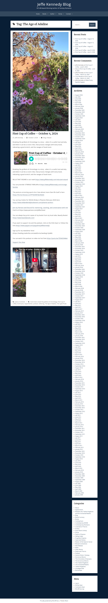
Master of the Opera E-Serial (83, 542)
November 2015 (80, 339)
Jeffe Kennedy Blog (54, 4)
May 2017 (78, 305)
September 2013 (80, 389)
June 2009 (78, 485)
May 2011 (78, 442)
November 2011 (80, 430)
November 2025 (80, 112)
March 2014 (78, 377)
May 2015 (78, 351)
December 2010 (79, 451)
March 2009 (78, 491)
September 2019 (80, 252)
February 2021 (79, 220)
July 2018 (77, 279)
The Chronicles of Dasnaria (83, 559)
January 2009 (79, 495)
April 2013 (78, 398)
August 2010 (79, 459)
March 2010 (78, 468)
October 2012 (79, 409)
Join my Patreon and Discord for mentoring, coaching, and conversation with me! (40, 208)
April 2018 (78, 284)
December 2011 (79, 428)
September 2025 (80, 116)
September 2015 (80, 343)
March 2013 (78, 400)
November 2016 (80, 317)
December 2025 (79, 110)
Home (38, 14)
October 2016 (79, 319)
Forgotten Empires (80, 538)
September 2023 (80, 161)
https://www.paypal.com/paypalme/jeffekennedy (32, 225)
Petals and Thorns (80, 551)
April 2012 (78, 421)
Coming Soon (79, 521)
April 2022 (78, 193)
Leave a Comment (19, 302)
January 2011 (79, 449)
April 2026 (78, 103)
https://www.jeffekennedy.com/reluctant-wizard (51, 179)
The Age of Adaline (50, 304)
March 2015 (78, 355)
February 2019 (79, 265)
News (77, 547)
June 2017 (78, 303)
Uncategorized (79, 568)
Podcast (49, 138)
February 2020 (79, 243)
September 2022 (80, 184)
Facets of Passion (80, 534)
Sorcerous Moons (80, 557)
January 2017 (79, 313)
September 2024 (80, 139)
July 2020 (77, 233)
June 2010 (78, 463)
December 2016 (79, 315)
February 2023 (79, 175)
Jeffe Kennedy (19, 138)
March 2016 (78, 332)
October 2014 (79, 364)
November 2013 (80, 385)
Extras (60, 14)
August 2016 (79, 322)
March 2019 (78, 264)
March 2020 (78, 241)
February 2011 (79, 447)
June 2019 (78, 258)
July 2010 (77, 461)
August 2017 (79, 300)
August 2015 (79, 345)
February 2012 (79, 425)
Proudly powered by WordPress (49, 601)
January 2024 (79, 154)
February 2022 (79, 197)
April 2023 (78, 171)
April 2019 (78, 262)
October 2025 (79, 114)
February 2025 (79, 129)
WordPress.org (79, 589)
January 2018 (79, 290)
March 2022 (78, 195)
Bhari (66, 601)
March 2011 (78, 445)
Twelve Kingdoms (80, 566)
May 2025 (78, 123)
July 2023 (77, 165)
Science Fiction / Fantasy (82, 555)
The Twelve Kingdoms (81, 563)
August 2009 (79, 481)
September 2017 (80, 298)
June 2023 (78, 167)
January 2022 (79, 199)
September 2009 (80, 480)
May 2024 (78, 146)
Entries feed (78, 585)
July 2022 (77, 188)
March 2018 (78, 286)
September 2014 (80, 366)
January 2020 (79, 245)
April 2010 (78, 466)
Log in (77, 583)
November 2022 (80, 180)
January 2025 (79, 131)
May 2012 (78, 419)
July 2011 (77, 438)
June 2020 (78, 235)
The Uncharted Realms (82, 565)
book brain (33, 302)
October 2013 (79, 387)
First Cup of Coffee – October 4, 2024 (35, 133)
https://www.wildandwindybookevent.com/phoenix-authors (33, 202)
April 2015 (78, 353)
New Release (79, 546)
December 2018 (79, 269)
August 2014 (79, 368)
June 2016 (78, 326)
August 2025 (79, 118)
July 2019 (77, 256)
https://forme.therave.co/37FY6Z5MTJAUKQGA (28, 195)
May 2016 (78, 328)
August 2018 (79, 277)
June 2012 (78, 417)
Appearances (79, 510)
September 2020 (80, 229)
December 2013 (79, 383)
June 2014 (78, 372)
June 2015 (78, 349)
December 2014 (79, 360)
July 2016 (77, 324)
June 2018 (78, 281)
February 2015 (79, 356)
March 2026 (78, 104)
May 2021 (78, 214)
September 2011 (80, 434)
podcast (35, 304)
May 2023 (78, 169)
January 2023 (79, 176)
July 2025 (77, 120)
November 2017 (80, 294)
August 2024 (79, 140)
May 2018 (78, 283)
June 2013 (78, 394)
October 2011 (79, 432)
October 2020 (79, 228)
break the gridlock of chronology (47, 302)
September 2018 (80, 275)
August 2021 (79, 209)
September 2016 (80, 320)
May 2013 (78, 396)
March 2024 (78, 150)
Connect (68, 14)
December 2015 (79, 337)
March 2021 (78, 218)
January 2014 (79, 381)
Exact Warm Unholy (81, 530)
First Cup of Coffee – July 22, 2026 (85, 52)
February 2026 (79, 106)
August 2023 (79, 163)
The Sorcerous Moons (81, 561)
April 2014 (78, 375)
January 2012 (79, 427)
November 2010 (80, 453)
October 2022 (79, 182)
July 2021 (77, 211)
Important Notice (80, 540)
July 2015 (77, 347)
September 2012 (80, 411)
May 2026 (78, 101)
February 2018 (79, 288)
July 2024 (77, 142)
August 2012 (79, 413)
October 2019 (79, 250)
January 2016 (79, 336)
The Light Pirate (61, 304)
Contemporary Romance (82, 525)
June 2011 (78, 440)
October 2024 (79, 137)
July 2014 (77, 370)
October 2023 (79, 159)
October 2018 (79, 273)
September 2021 (80, 207)
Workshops (78, 570)
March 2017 (78, 309)
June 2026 (78, 99)
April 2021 (78, 216)
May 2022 (78, 192)
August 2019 (79, 254)
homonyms (20, 304)
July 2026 (77, 97)
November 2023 (80, 157)
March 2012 (78, 423)
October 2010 (79, 455)
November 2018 (80, 271)
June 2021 (78, 212)
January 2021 (79, 222)
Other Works (79, 549)
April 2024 (78, 148)
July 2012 (77, 415)
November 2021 (80, 203)
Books (44, 14)
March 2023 (78, 173)
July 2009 (77, 483)
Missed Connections (81, 544)
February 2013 (79, 402)
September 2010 (80, 457)
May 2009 (78, 487)
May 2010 (78, 464)
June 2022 (78, 190)
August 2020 (79, 231)
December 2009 (79, 474)
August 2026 (79, 95)
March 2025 (78, 127)
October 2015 (79, 341)
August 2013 (79, 391)
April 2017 (78, 307)
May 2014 (78, 373)
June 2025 (78, 121)
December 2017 (79, 292)
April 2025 (78, 125)
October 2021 (79, 205)
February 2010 (79, 470)
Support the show (19, 242)
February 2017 (79, 311)
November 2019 (80, 248)
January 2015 (79, 358)
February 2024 (79, 152)
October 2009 (79, 478)
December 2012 (79, 406)
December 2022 (79, 178)
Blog (44, 138)
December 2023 (79, 156)
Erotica (77, 529)
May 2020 (78, 237)
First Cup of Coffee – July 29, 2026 (85, 50)
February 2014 (79, 379)
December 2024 (79, 133)
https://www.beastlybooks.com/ (23, 218)
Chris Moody (79, 76)
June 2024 (78, 144)
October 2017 (79, 296)
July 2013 (77, 392)
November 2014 (80, 362)
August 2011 (79, 436)
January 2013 (79, 404)
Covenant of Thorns (81, 527)
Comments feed (80, 587)
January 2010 (79, 472)
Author (52, 14)
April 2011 (78, 444)
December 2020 (79, 224)
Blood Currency (79, 517)
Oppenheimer (28, 304)
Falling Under (79, 536)
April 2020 (78, 239)
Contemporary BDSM (81, 523)
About (77, 508)
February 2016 (79, 334)
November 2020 (80, 226)
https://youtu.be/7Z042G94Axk (57, 238)
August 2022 (79, 186)
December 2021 (79, 201)
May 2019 (78, 260)
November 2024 (80, 135)
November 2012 (80, 408)
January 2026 (79, 108)
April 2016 (78, 330)
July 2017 (77, 301)
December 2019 (79, 247)
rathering (41, 304)
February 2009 (79, 493)
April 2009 (78, 489)
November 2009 (80, 476)
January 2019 (79, 267)
